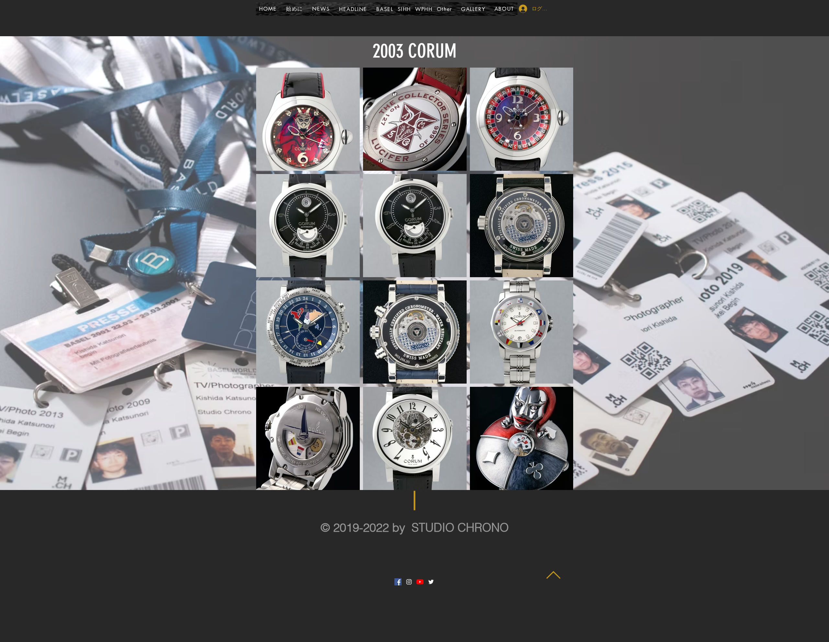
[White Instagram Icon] (409, 581)
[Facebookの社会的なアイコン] (398, 581)
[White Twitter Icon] (431, 581)
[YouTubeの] (420, 581)
